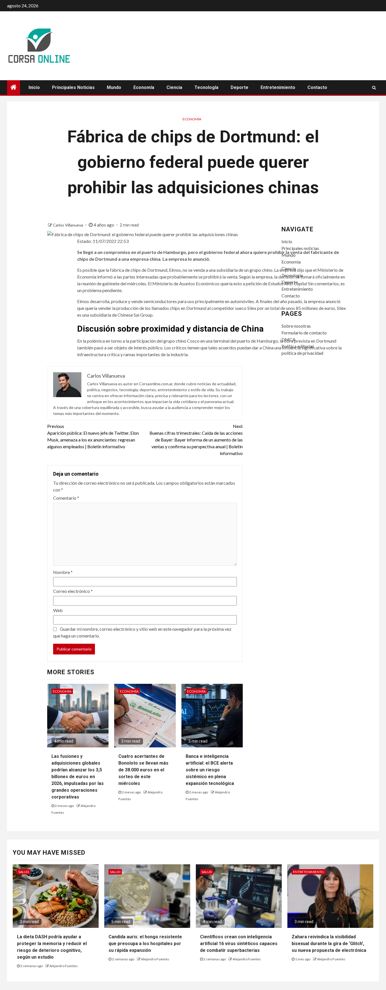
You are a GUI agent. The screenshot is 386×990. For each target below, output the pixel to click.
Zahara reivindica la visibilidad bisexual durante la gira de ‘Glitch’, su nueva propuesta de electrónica (329, 943)
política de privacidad (302, 353)
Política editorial (297, 346)
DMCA (288, 339)
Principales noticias (73, 87)
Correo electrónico (73, 591)
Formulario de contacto (304, 332)
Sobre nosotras (296, 325)
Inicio (34, 87)
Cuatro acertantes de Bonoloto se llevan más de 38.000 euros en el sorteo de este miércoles (143, 770)
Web (58, 610)
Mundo (114, 87)
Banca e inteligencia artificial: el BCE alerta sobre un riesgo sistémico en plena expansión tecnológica (210, 770)
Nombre (63, 572)
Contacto (317, 87)
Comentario (66, 498)
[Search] (374, 87)
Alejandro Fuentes (63, 966)
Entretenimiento (278, 87)
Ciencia (174, 87)
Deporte (239, 87)
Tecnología (206, 87)
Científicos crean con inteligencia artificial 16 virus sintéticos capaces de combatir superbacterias (238, 943)
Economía (143, 87)
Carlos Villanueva (68, 225)
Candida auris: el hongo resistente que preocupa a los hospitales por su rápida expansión (145, 943)
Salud (23, 872)
